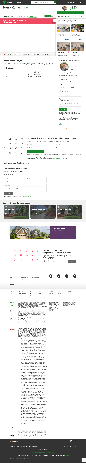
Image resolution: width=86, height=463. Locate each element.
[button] (54, 20)
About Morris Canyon (20, 12)
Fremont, (5, 10)
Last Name (73, 87)
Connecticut (12, 296)
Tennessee (50, 296)
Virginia (59, 293)
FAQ (10, 282)
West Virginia (60, 296)
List (82, 16)
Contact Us (12, 284)
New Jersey (41, 295)
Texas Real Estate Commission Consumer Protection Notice (43, 452)
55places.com (35, 446)
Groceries (16, 54)
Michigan (40, 291)
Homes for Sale (47, 16)
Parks (10, 54)
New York (40, 296)
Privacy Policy (57, 158)
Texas (59, 291)
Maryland (30, 295)
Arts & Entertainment (46, 54)
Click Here (51, 454)
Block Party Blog (35, 277)
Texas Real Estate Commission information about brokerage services (43, 451)
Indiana (30, 293)
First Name (62, 87)
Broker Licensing (24, 279)
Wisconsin (69, 291)
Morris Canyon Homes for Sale (8, 12)
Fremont (21, 63)
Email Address (65, 95)
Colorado (11, 295)
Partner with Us (24, 277)
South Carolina (51, 295)
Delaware (21, 291)
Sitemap (25, 446)
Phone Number (65, 91)
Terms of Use (65, 124)
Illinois (30, 291)
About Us (12, 277)
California (9, 10)
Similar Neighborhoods (35, 12)
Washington (60, 295)
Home (36, 270)
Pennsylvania (51, 293)
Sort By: (58, 16)
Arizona (11, 291)
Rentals (29, 446)
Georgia (20, 296)
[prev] (58, 28)
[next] (69, 28)
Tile (79, 16)
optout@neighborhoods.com (64, 121)
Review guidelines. (27, 196)
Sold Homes (53, 16)
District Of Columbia (22, 293)
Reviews (27, 12)
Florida (20, 295)
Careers (11, 279)
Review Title (7, 185)
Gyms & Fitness (36, 54)
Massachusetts (31, 296)
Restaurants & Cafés (26, 54)
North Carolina (51, 291)
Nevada (40, 293)
